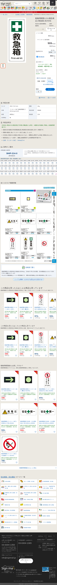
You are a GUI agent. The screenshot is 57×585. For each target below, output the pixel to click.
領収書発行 (50, 539)
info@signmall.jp (9, 558)
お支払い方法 (40, 539)
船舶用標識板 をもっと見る (28, 468)
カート (50, 536)
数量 (37, 89)
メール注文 (53, 97)
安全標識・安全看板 (8, 477)
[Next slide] (53, 306)
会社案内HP (33, 570)
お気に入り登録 (52, 29)
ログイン (40, 536)
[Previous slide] (3, 306)
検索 (30, 4)
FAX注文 (43, 97)
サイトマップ (17, 581)
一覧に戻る (5, 14)
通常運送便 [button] (41, 56)
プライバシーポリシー (27, 581)
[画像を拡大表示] (17, 40)
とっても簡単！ (28, 279)
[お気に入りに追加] (16, 318)
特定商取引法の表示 (38, 581)
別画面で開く (30, 267)
